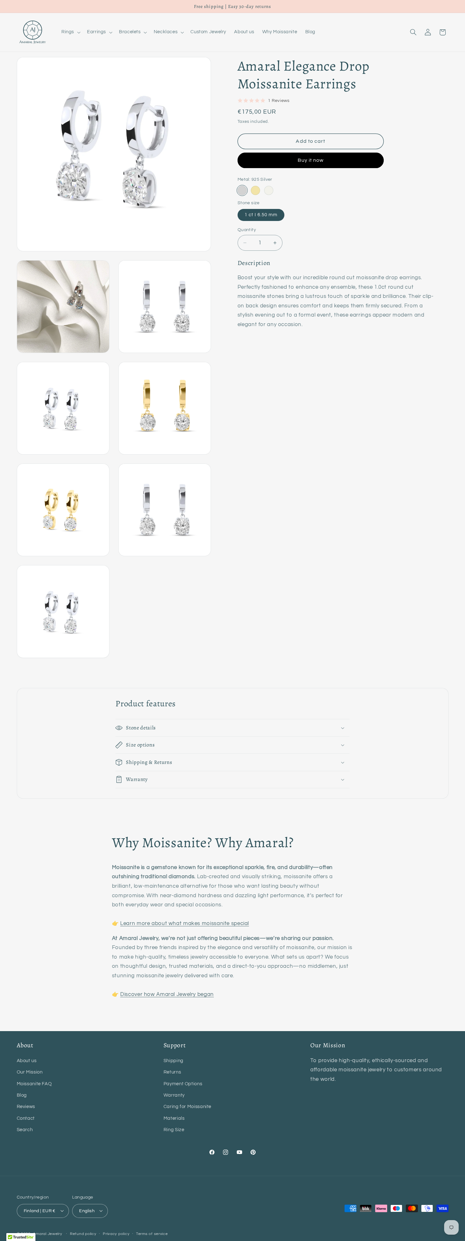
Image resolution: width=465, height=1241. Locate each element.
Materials (174, 1118)
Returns (172, 1072)
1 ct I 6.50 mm (261, 214)
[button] (70, 32)
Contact (26, 1118)
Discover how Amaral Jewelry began (167, 994)
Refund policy (83, 1234)
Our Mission (30, 1072)
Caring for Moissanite (187, 1106)
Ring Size (174, 1129)
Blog (22, 1095)
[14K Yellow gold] (255, 190)
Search (25, 1129)
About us (27, 1060)
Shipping (173, 1060)
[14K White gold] (268, 190)
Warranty (174, 1095)
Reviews (26, 1106)
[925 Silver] (242, 190)
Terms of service (152, 1234)
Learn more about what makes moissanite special (184, 923)
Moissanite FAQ (34, 1083)
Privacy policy (116, 1234)
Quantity (247, 230)
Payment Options (183, 1083)
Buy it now (311, 160)
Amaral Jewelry (47, 1233)
